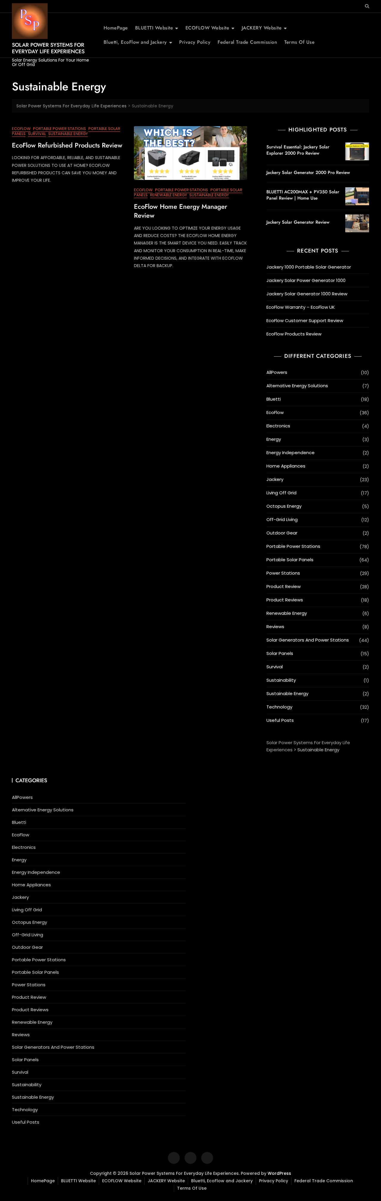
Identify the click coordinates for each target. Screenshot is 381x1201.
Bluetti (273, 399)
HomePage (116, 27)
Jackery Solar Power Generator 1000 (306, 280)
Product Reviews (284, 600)
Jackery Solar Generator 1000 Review (306, 294)
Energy (273, 439)
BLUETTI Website (154, 27)
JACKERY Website (262, 27)
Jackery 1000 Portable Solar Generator (308, 267)
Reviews (275, 626)
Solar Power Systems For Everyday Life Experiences (48, 48)
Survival (37, 134)
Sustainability (281, 680)
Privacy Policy (194, 42)
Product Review (283, 586)
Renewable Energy (168, 195)
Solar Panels (279, 653)
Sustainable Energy (68, 134)
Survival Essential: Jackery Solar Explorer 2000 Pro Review (298, 150)
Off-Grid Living (282, 519)
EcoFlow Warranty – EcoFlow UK (300, 307)
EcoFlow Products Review (293, 334)
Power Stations (283, 573)
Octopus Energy (284, 506)
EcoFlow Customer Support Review (304, 320)
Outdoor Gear (281, 533)
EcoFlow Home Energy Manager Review (180, 211)
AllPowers (276, 372)
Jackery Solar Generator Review (298, 222)
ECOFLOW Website (207, 27)
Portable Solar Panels (289, 559)
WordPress (279, 1173)
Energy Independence (290, 452)
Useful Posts (280, 720)
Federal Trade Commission (247, 42)
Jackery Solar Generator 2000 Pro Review (308, 172)
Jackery (274, 479)
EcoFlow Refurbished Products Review (67, 145)
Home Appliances (285, 466)
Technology (279, 707)
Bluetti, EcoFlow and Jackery (135, 42)
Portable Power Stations (59, 128)
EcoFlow (21, 128)
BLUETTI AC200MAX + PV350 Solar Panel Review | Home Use (302, 195)
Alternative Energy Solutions (297, 385)
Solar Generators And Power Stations (307, 640)
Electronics (278, 426)
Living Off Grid (281, 493)
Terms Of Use (299, 42)
